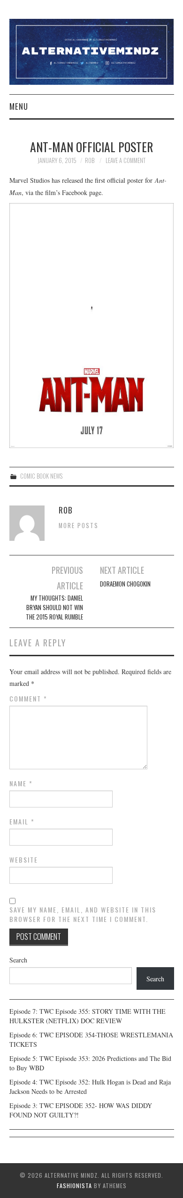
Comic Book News (41, 476)
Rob (89, 160)
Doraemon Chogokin (125, 583)
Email (22, 821)
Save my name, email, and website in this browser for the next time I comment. (82, 914)
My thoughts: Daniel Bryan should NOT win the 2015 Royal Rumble (54, 607)
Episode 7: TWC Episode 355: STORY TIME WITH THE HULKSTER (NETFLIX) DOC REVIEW (87, 1016)
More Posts (79, 525)
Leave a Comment (125, 160)
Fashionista (74, 1185)
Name (21, 783)
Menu (18, 106)
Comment (28, 698)
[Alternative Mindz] (91, 50)
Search (18, 959)
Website (23, 859)
